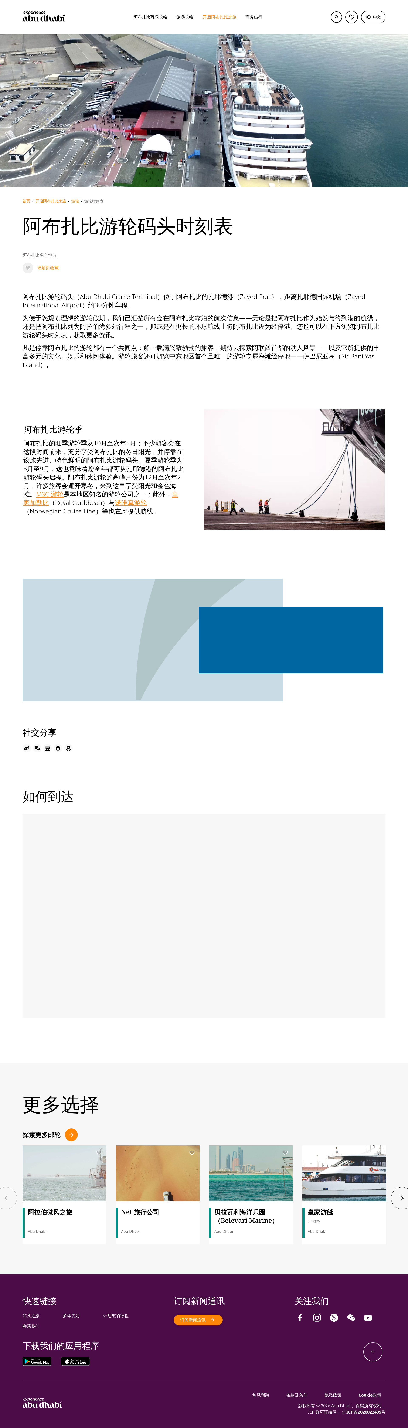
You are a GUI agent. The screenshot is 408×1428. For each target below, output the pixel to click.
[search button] (336, 17)
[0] (351, 17)
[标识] (42, 1406)
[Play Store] (42, 1362)
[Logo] (44, 17)
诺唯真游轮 (131, 502)
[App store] (75, 1362)
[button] (373, 17)
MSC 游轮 (50, 494)
